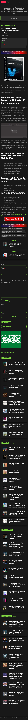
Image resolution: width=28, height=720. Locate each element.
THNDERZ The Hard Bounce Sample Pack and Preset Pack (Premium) (16, 372)
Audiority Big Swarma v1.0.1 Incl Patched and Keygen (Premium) (15, 434)
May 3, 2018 (4, 35)
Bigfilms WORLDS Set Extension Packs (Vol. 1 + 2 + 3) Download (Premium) (16, 585)
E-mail (3, 268)
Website (3, 273)
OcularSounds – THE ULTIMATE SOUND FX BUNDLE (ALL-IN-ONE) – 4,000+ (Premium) (16, 513)
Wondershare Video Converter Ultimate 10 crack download (12, 232)
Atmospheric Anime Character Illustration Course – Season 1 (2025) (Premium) (16, 702)
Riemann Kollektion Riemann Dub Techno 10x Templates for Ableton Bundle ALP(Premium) (16, 505)
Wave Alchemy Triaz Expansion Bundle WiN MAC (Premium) (15, 488)
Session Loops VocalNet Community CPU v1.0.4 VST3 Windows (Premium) (16, 402)
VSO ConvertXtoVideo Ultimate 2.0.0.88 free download (15, 244)
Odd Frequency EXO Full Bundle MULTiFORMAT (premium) (14, 480)
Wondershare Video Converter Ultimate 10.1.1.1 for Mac (10, 30)
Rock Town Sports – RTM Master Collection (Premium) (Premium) (16, 562)
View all (13, 357)
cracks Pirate (14, 8)
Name (2, 264)
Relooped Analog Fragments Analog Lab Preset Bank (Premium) (16, 426)
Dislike (4, 44)
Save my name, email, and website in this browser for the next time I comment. (13, 281)
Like (4, 42)
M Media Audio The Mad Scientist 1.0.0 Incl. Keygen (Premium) (15, 395)
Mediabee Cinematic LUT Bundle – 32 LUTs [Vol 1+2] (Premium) (15, 536)
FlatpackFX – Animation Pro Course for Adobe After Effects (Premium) (16, 554)
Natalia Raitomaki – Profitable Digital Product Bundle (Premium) (16, 521)
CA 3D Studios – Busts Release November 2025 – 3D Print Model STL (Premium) (16, 457)
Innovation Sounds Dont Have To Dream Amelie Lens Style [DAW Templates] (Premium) (16, 410)
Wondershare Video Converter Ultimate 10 (12, 228)
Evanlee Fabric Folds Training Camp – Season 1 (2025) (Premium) (16, 694)
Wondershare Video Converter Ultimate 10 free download (13, 235)
